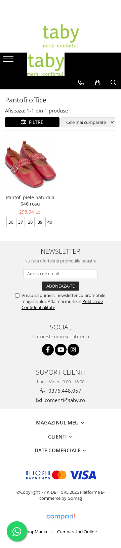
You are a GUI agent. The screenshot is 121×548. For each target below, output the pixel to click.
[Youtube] (61, 350)
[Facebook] (48, 350)
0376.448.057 (64, 390)
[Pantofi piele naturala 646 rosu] (30, 164)
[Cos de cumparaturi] (97, 82)
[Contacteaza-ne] (80, 82)
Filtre (34, 122)
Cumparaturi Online (77, 532)
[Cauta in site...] (113, 82)
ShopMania (35, 532)
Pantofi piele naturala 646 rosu (30, 200)
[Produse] (9, 61)
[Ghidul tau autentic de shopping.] (60, 517)
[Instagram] (73, 350)
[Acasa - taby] (60, 36)
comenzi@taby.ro (64, 400)
